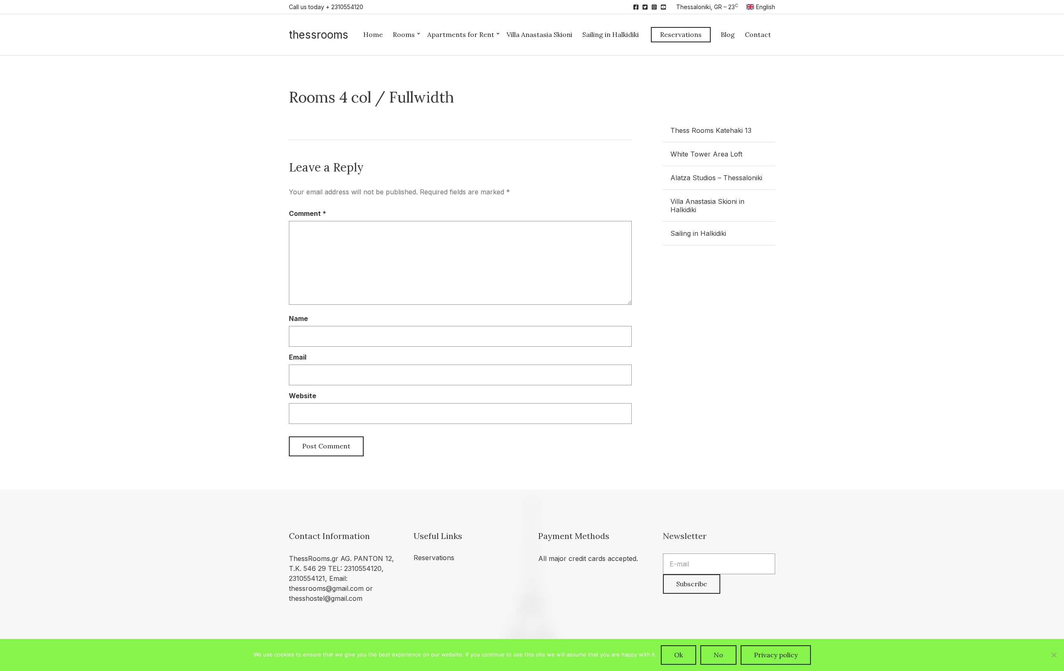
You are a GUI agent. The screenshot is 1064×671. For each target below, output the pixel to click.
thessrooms (318, 34)
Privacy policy (776, 655)
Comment (307, 213)
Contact (758, 34)
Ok (678, 655)
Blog (728, 34)
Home (373, 34)
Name (298, 318)
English (765, 6)
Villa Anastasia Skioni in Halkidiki (707, 205)
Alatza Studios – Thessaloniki (716, 178)
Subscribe (691, 584)
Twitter (645, 7)
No (718, 655)
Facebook (636, 7)
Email (297, 357)
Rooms (404, 34)
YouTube (663, 7)
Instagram (654, 7)
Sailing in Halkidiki (610, 34)
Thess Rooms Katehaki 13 (710, 130)
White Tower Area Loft (706, 154)
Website (302, 396)
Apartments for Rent (460, 34)
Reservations (681, 34)
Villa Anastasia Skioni (539, 34)
